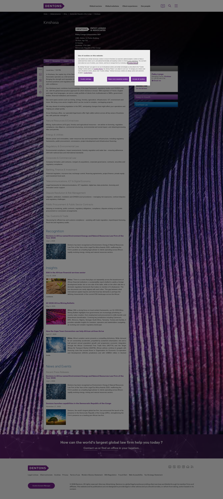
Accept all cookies (139, 79)
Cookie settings (86, 79)
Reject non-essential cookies (118, 79)
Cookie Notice (88, 72)
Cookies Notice (132, 63)
